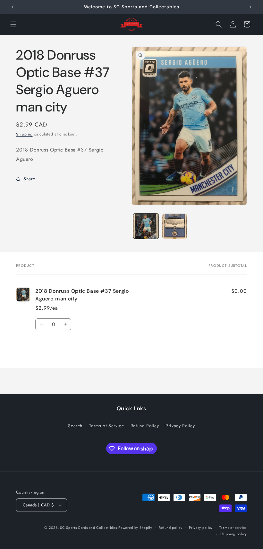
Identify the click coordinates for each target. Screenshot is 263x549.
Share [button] (29, 179)
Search (75, 425)
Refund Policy (145, 425)
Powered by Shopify (135, 527)
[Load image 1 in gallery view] (146, 226)
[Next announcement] (250, 7)
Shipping (24, 134)
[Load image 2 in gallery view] (175, 226)
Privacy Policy (180, 425)
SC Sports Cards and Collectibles (88, 527)
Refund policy (170, 527)
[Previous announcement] (12, 7)
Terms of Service (106, 425)
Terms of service (233, 527)
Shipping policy (233, 534)
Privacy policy (201, 527)
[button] (13, 24)
